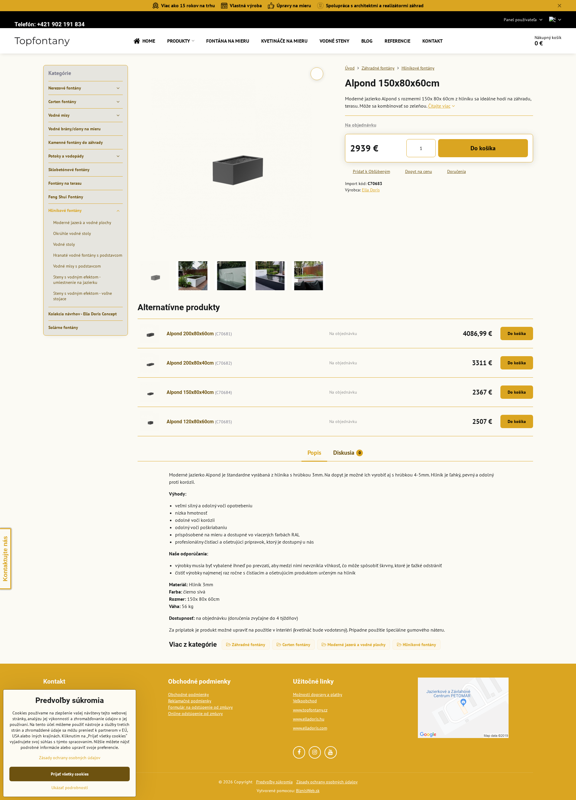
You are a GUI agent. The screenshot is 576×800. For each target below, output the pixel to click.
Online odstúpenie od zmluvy (195, 713)
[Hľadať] (508, 40)
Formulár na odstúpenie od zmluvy (200, 707)
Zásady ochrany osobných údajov (327, 782)
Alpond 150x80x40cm (190, 392)
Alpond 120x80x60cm (190, 421)
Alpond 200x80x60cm (190, 334)
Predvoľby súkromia (274, 782)
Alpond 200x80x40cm (190, 363)
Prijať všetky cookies (70, 774)
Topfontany (42, 41)
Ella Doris (371, 190)
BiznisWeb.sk (308, 790)
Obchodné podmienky (188, 694)
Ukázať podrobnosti (69, 787)
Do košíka (483, 148)
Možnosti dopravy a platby (317, 694)
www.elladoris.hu (308, 719)
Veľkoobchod (305, 701)
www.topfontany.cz (310, 710)
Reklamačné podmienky (189, 701)
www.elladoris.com (310, 728)
